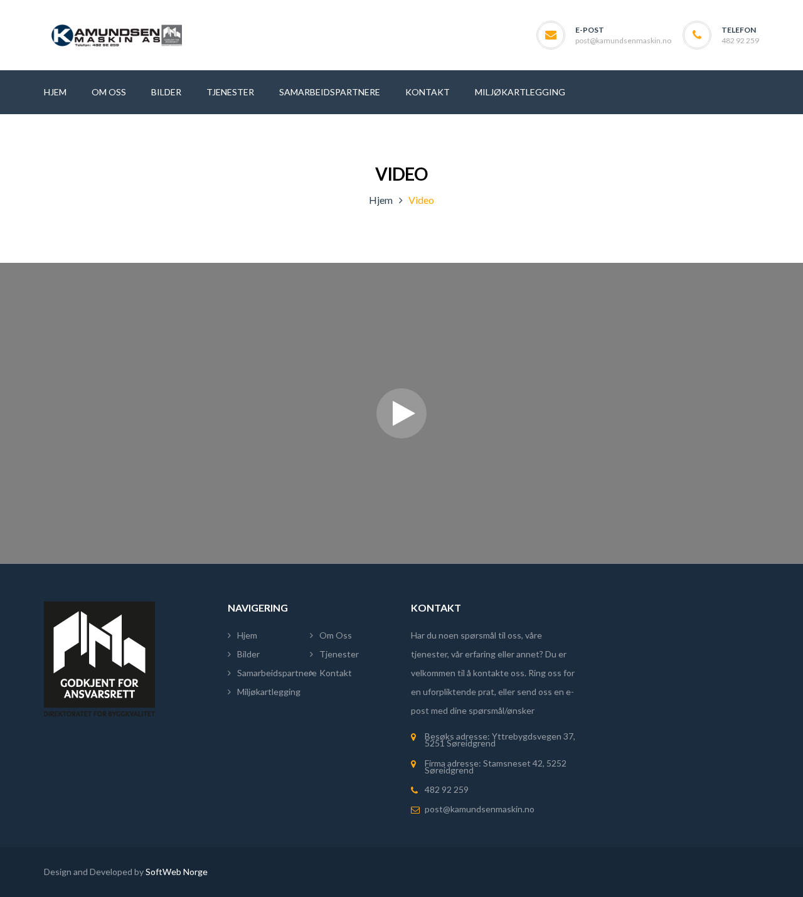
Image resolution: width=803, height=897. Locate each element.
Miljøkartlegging (268, 691)
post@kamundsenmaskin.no (623, 40)
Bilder (248, 654)
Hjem (381, 200)
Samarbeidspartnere (277, 672)
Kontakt (335, 672)
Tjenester (339, 654)
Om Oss (335, 635)
